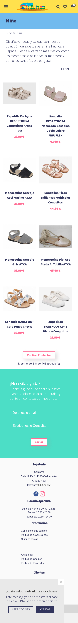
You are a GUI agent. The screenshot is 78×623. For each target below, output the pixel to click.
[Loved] (65, 6)
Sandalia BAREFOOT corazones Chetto (19, 324)
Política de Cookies (31, 559)
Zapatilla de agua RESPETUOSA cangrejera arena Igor (19, 123)
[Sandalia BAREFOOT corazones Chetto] (19, 299)
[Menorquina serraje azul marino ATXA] (19, 170)
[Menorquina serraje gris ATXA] (19, 237)
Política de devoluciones (34, 535)
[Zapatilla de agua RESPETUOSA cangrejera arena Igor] (19, 93)
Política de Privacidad (33, 563)
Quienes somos (29, 539)
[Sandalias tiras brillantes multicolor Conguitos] (55, 170)
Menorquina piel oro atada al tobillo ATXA (55, 262)
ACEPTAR (45, 609)
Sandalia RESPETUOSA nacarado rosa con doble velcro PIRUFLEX (56, 126)
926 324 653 (44, 485)
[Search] (58, 6)
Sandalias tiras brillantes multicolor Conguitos (55, 198)
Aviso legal (27, 554)
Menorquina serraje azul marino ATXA (19, 195)
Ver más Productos (39, 355)
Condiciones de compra (34, 530)
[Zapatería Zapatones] (32, 6)
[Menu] (6, 6)
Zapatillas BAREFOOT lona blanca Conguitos (55, 327)
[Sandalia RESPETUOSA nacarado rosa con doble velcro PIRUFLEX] (55, 93)
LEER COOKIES (21, 609)
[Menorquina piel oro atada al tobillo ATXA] (55, 237)
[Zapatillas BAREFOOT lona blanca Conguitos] (55, 299)
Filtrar (65, 69)
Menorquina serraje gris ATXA (19, 262)
